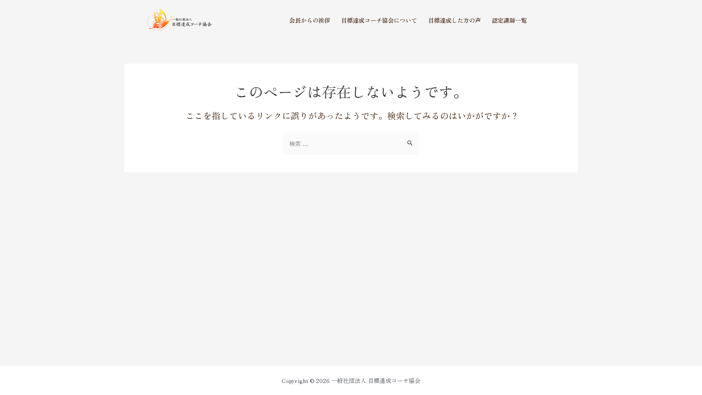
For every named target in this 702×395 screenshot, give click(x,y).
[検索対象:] (351, 143)
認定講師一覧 (509, 20)
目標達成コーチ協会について (379, 20)
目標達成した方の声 (454, 20)
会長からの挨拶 (309, 20)
